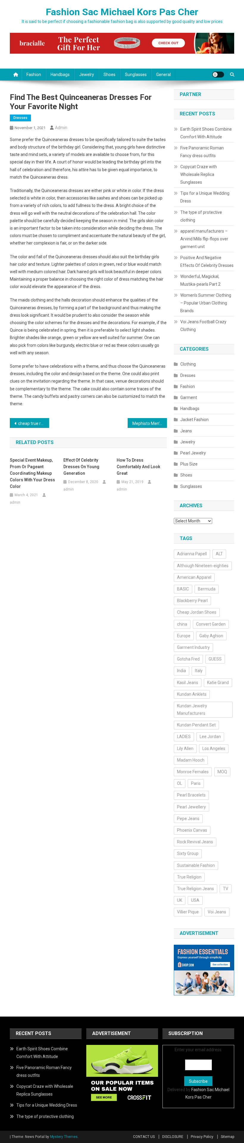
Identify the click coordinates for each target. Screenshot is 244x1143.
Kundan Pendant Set (196, 725)
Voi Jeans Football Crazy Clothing (203, 325)
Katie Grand (218, 682)
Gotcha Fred (188, 659)
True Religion (189, 877)
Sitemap (227, 1137)
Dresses (20, 118)
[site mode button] (218, 75)
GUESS (215, 659)
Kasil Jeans (187, 682)
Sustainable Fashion (196, 865)
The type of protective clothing (201, 216)
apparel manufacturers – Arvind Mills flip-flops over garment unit (204, 239)
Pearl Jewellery (191, 807)
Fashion (33, 74)
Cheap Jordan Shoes (196, 612)
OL (179, 783)
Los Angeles (213, 748)
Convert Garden (211, 624)
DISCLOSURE (172, 1137)
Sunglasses (136, 74)
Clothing (188, 364)
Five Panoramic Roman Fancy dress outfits (202, 152)
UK (179, 900)
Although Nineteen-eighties (203, 565)
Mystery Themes (64, 1137)
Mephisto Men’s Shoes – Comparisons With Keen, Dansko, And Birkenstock (149, 423)
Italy (199, 670)
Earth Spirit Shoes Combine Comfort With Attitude (206, 133)
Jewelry (86, 74)
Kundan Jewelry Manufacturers (192, 709)
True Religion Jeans (195, 888)
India (181, 670)
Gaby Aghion (211, 635)
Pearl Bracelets (191, 795)
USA (195, 900)
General (163, 74)
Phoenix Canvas (192, 830)
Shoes (109, 74)
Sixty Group (187, 853)
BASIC (183, 589)
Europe (183, 635)
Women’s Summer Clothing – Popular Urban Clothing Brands (205, 303)
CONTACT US (144, 1137)
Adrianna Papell (192, 553)
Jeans (186, 431)
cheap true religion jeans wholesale (33, 423)
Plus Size (189, 464)
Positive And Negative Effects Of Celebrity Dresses (207, 261)
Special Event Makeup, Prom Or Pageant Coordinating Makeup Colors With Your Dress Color (32, 473)
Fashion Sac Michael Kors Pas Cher (122, 12)
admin (61, 127)
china (182, 624)
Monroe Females (193, 771)
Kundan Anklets (192, 694)
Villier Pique (188, 912)
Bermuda (206, 589)
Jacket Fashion (194, 419)
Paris (196, 783)
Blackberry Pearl (192, 600)
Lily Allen (185, 748)
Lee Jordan (210, 736)
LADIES (184, 736)
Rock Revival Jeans (195, 841)
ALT (219, 553)
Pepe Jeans (188, 818)
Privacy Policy (202, 1137)
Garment (188, 397)
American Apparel (194, 577)
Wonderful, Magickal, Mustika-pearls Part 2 (200, 280)
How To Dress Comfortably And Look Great (138, 467)
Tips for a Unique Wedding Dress (204, 197)
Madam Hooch (190, 760)
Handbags (60, 74)
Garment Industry (193, 647)
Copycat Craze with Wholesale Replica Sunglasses (198, 174)
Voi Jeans (217, 912)
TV (225, 888)
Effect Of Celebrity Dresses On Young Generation (81, 467)
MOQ (222, 771)
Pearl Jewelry (193, 453)
